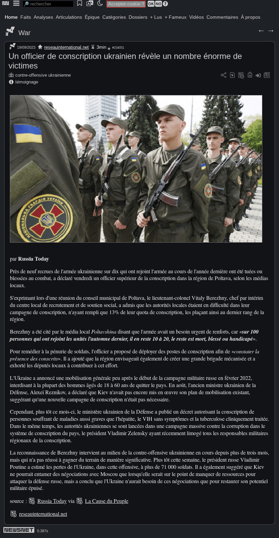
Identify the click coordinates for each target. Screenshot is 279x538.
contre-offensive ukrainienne (43, 75)
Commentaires (222, 17)
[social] (223, 75)
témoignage (26, 81)
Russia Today (52, 500)
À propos (250, 17)
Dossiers (138, 17)
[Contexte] (241, 75)
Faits (25, 17)
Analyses (43, 17)
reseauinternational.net (66, 47)
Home (11, 17)
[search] (47, 4)
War (24, 32)
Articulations (69, 17)
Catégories (114, 17)
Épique (92, 17)
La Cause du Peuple (106, 500)
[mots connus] (249, 75)
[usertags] (232, 75)
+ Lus (156, 17)
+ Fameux (175, 17)
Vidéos (196, 17)
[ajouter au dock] (258, 75)
